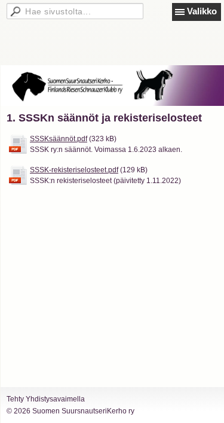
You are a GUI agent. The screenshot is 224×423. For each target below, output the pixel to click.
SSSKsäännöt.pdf (58, 139)
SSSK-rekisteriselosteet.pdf (74, 170)
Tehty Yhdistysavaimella (46, 399)
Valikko (202, 11)
